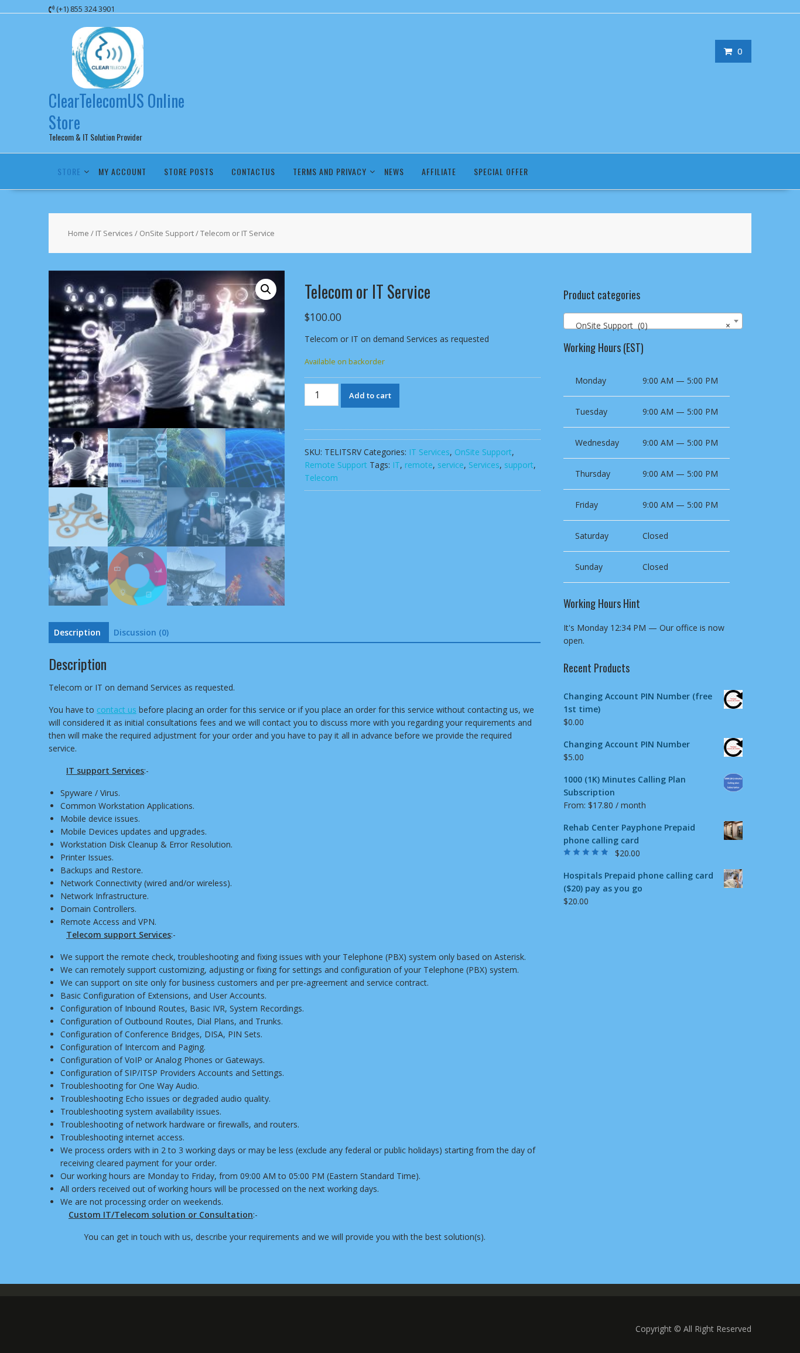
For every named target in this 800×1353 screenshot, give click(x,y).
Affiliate (439, 171)
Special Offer (501, 171)
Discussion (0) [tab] (141, 632)
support (519, 464)
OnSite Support (166, 233)
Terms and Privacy (330, 171)
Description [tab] (77, 632)
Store (69, 171)
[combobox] (653, 321)
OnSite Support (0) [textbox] (649, 325)
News (394, 171)
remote (419, 464)
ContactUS (253, 171)
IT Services (114, 233)
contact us (116, 709)
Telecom (321, 477)
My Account (122, 171)
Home (78, 233)
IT (396, 464)
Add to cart (370, 395)
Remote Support (336, 464)
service (450, 464)
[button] (265, 289)
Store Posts (189, 171)
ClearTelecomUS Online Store (116, 111)
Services (484, 464)
